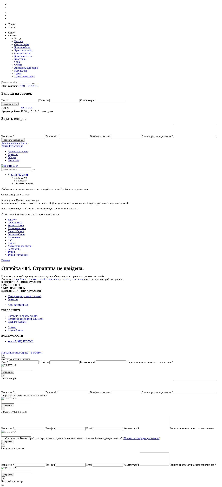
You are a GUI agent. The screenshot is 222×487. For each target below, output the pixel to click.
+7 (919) (18, 174)
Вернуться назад (74, 279)
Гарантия (13, 154)
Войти (4, 146)
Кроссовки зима (23, 50)
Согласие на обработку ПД (23, 315)
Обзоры (12, 157)
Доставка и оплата (18, 151)
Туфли (17, 73)
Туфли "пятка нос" (24, 76)
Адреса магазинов (18, 304)
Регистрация (16, 146)
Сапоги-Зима (21, 44)
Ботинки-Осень (23, 56)
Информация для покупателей (24, 296)
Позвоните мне (10, 104)
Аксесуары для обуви (26, 67)
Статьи (12, 327)
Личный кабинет (11, 143)
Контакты (26, 107)
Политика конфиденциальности (25, 318)
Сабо (17, 61)
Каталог (18, 41)
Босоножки (20, 70)
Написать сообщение (13, 140)
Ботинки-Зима (22, 47)
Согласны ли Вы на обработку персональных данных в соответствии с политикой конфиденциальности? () (82, 438)
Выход (24, 143)
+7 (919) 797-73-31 (28, 86)
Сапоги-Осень (22, 53)
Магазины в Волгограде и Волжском (21, 352)
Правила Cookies (17, 321)
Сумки (18, 64)
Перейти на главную (25, 279)
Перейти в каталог (49, 279)
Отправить (8, 372)
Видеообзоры (15, 330)
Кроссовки (20, 59)
